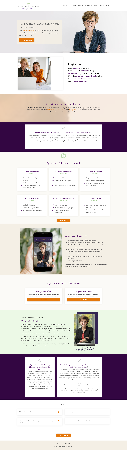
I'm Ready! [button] (44, 300)
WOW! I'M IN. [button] (63, 220)
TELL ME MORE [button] (27, 40)
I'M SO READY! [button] (63, 435)
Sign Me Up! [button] (83, 300)
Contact (101, 5)
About (95, 5)
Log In (107, 5)
